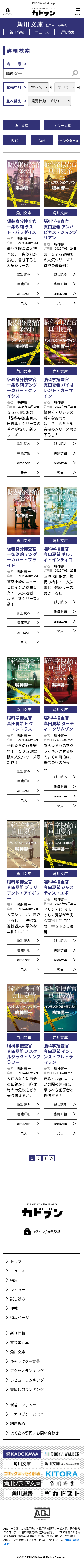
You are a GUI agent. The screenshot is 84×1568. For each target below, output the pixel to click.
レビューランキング (27, 1380)
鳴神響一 (24, 238)
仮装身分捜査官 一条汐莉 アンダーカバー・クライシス (22, 387)
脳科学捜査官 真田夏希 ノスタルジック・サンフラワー (23, 1053)
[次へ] (52, 1158)
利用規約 (17, 1423)
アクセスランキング (27, 1370)
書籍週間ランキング (27, 1389)
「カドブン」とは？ (27, 1414)
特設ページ (19, 1317)
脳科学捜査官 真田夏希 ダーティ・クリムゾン (59, 723)
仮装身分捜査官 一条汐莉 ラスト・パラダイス (21, 226)
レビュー (17, 1289)
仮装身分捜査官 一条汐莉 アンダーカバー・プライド (22, 557)
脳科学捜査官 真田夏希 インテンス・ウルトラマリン (59, 1053)
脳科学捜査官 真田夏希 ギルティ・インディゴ (59, 554)
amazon (23, 293)
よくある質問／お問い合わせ (34, 1433)
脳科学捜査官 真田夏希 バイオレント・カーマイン (59, 387)
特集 (14, 1280)
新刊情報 (17, 31)
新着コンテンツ (23, 1405)
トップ (15, 1261)
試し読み (23, 274)
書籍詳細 (23, 283)
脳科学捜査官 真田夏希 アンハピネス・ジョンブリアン (60, 229)
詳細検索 (67, 31)
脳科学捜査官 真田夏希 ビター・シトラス (21, 723)
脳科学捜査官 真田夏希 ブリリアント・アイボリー (23, 890)
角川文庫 (17, 1352)
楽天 (24, 303)
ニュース (42, 31)
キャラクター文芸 (25, 1361)
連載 (14, 1308)
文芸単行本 (19, 1342)
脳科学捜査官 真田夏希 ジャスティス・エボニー (60, 887)
